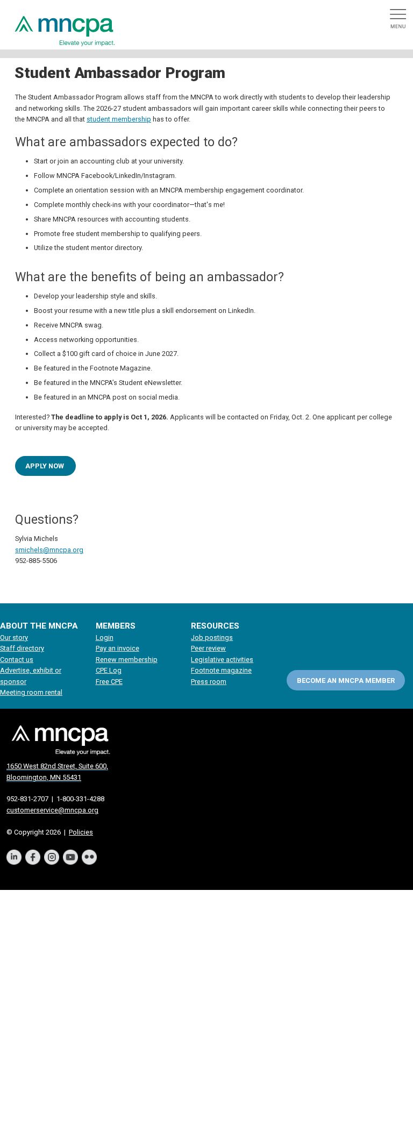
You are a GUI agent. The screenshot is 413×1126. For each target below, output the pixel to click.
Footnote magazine (221, 670)
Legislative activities (222, 659)
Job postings (212, 637)
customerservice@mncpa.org (52, 810)
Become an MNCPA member (346, 680)
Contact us (16, 659)
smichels (29, 550)
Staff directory (22, 648)
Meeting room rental (31, 692)
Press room (208, 682)
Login (104, 637)
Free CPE (109, 682)
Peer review (208, 648)
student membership (119, 119)
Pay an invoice (117, 648)
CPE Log (109, 670)
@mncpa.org (63, 550)
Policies (81, 832)
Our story (14, 637)
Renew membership (127, 659)
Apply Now (45, 466)
